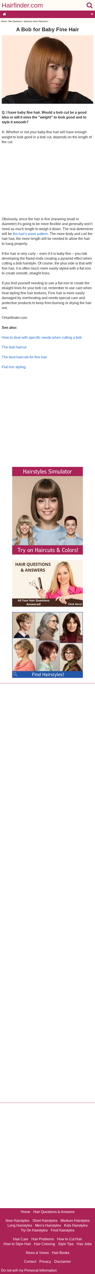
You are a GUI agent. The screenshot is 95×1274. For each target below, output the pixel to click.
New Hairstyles (17, 1220)
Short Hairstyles (44, 1220)
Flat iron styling (14, 367)
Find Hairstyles (62, 1230)
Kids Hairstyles (76, 1225)
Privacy (45, 1261)
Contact (30, 1261)
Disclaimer (62, 1261)
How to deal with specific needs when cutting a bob (42, 337)
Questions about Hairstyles (36, 21)
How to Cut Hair (69, 1239)
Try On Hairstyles (34, 1230)
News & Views (37, 1253)
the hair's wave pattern (30, 234)
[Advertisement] (47, 180)
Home (3, 21)
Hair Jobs (84, 1244)
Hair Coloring (44, 1244)
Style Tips (66, 1244)
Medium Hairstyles (75, 1220)
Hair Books (60, 1253)
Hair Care (20, 1239)
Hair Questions (15, 21)
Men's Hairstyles (48, 1225)
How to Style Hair (17, 1244)
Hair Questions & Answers (53, 1212)
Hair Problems (42, 1239)
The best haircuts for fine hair (24, 357)
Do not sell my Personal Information (29, 1270)
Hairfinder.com (22, 5)
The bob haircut (14, 347)
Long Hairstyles (20, 1225)
